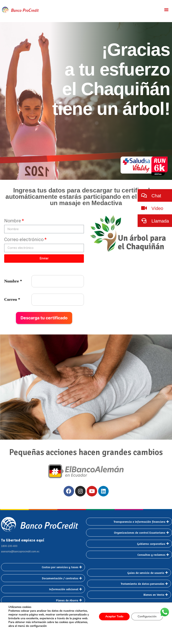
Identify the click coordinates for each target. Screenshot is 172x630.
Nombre (12, 220)
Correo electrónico (24, 239)
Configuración (147, 616)
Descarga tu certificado (44, 317)
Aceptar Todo (114, 616)
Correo (12, 299)
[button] (166, 9)
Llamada (159, 221)
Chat (155, 195)
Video (156, 208)
